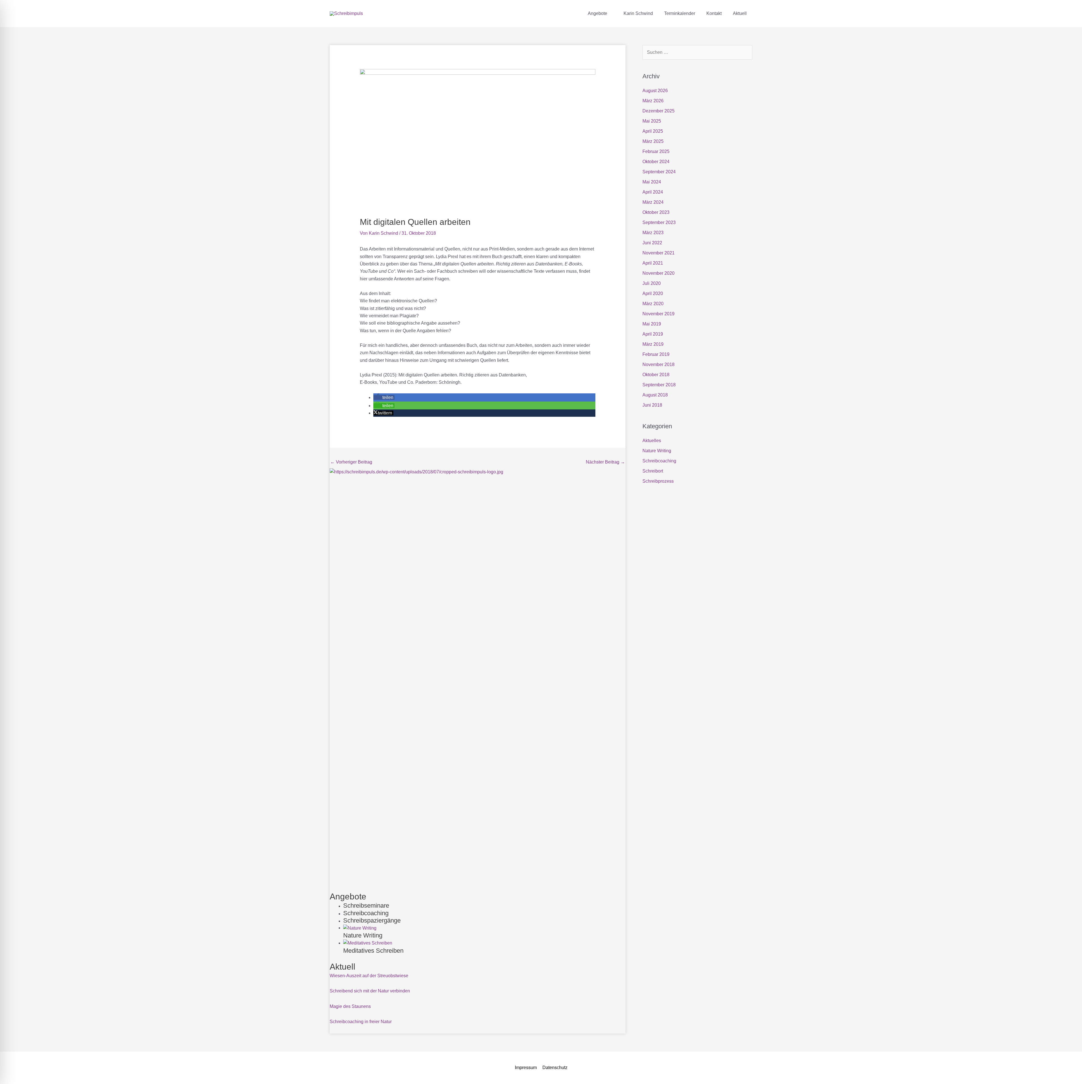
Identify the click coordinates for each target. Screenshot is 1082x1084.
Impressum (526, 1067)
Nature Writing (656, 450)
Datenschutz (554, 1067)
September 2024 (659, 171)
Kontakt (714, 13)
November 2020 (658, 273)
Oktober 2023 (655, 212)
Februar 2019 (655, 354)
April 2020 (652, 293)
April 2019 (652, 334)
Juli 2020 (651, 283)
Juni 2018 (652, 405)
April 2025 (652, 131)
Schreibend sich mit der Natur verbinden (370, 990)
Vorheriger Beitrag (351, 462)
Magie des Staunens (350, 1006)
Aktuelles (651, 440)
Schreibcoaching (659, 460)
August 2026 (655, 90)
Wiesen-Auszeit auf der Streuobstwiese (369, 975)
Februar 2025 (655, 151)
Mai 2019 (651, 324)
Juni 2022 (652, 242)
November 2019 (658, 313)
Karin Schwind (638, 13)
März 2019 (653, 344)
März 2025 (653, 141)
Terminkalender (679, 13)
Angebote (597, 13)
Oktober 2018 (655, 374)
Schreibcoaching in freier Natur (361, 1021)
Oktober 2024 (655, 161)
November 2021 (658, 253)
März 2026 (653, 100)
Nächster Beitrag (605, 462)
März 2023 (653, 232)
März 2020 (653, 303)
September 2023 (659, 222)
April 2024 (652, 192)
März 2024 (653, 202)
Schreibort (652, 471)
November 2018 (658, 364)
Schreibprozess (658, 481)
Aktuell (740, 13)
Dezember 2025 (658, 110)
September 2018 (659, 384)
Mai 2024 (651, 181)
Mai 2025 (651, 121)
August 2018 (655, 395)
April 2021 (652, 263)
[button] (383, 397)
